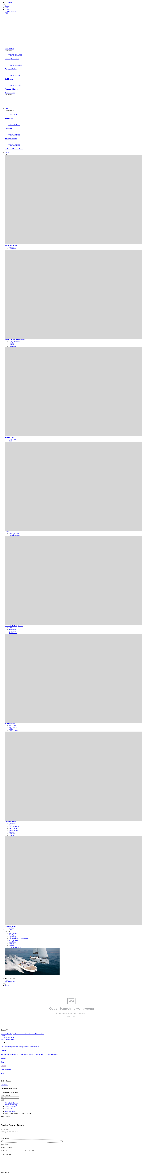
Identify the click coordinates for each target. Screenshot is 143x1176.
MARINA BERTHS (11, 11)
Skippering (12, 945)
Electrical (11, 627)
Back (74, 1016)
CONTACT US (10, 982)
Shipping (11, 943)
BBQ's (11, 729)
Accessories (12, 248)
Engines (11, 247)
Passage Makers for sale (31, 1054)
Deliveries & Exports (11, 1103)
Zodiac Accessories (14, 533)
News (6, 7)
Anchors (11, 928)
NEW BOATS (9, 49)
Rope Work (12, 942)
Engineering (12, 936)
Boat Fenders (13, 727)
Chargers (11, 345)
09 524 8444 (5, 1034)
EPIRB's (11, 835)
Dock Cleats (12, 631)
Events (7, 6)
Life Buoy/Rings (14, 826)
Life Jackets (12, 823)
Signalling (12, 832)
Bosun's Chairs (13, 730)
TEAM (7, 9)
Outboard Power (34, 1046)
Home (69, 1016)
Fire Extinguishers (14, 830)
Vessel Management (15, 947)
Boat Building (13, 933)
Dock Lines (12, 629)
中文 (6, 13)
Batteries (11, 343)
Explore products (6, 1154)
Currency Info (9, 1108)
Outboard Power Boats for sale (48, 1054)
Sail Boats (4, 1046)
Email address (5, 1095)
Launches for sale (17, 1054)
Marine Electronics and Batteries (19, 938)
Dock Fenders (13, 633)
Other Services (13, 940)
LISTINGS (8, 108)
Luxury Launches (13, 1046)
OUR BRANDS (10, 93)
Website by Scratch (10, 1111)
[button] (2, 1100)
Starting (11, 441)
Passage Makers (24, 1046)
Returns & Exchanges (11, 1105)
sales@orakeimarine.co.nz (17, 1034)
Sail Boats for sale (6, 1054)
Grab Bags (12, 833)
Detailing (11, 935)
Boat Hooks (12, 725)
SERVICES (8, 930)
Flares (10, 825)
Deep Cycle (12, 439)
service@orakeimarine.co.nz (9, 1132)
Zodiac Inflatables (14, 535)
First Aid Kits (13, 828)
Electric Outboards (14, 341)
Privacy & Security (10, 1106)
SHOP (7, 152)
